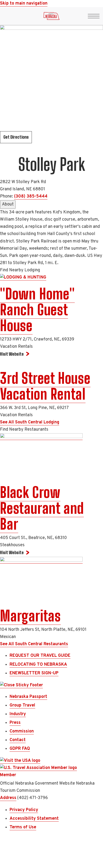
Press (15, 722)
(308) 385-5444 (30, 196)
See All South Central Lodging (29, 422)
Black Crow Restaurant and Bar (42, 508)
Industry (18, 714)
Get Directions (16, 137)
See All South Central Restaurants (34, 644)
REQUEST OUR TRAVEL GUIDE (40, 655)
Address (8, 798)
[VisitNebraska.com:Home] (51, 17)
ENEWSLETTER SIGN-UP (34, 673)
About (8, 204)
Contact (18, 740)
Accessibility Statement (34, 818)
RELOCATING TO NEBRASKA (38, 664)
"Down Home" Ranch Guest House (37, 309)
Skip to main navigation (23, 3)
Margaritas (30, 616)
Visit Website (12, 354)
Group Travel (22, 705)
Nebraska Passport (28, 697)
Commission (22, 731)
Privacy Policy (24, 810)
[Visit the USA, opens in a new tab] (20, 761)
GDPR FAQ (20, 748)
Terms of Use (23, 827)
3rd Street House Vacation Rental (45, 386)
